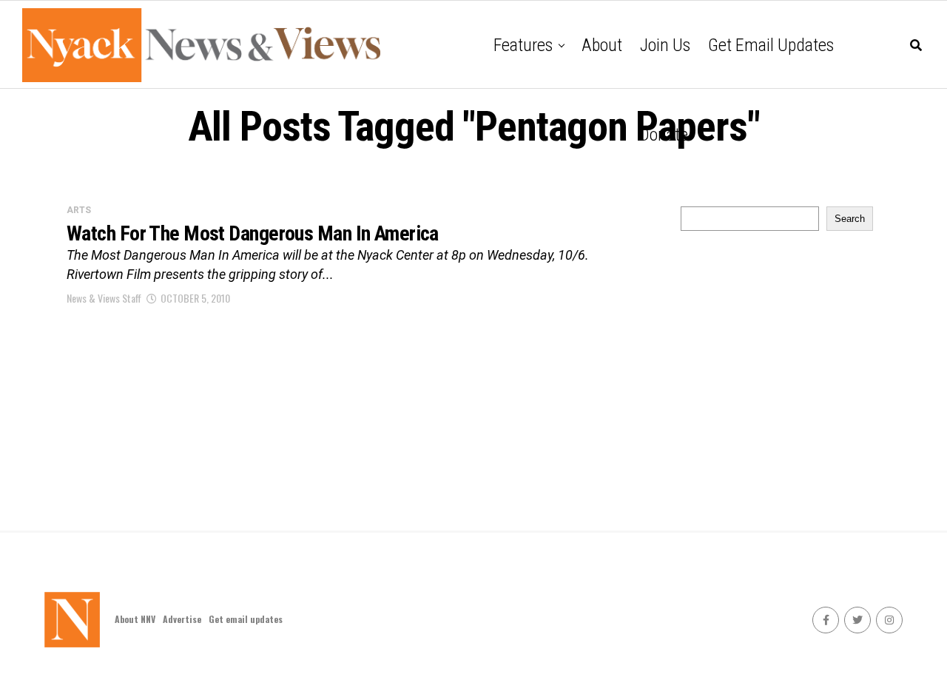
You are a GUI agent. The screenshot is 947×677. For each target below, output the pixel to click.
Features (523, 45)
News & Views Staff (104, 298)
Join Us (665, 45)
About (602, 45)
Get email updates (771, 45)
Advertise (182, 619)
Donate (663, 134)
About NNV (135, 619)
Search (850, 218)
